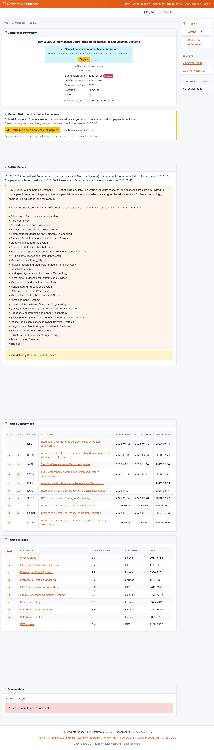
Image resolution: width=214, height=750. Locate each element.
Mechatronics (28, 557)
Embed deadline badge (91, 66)
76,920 (110, 731)
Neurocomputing (30, 602)
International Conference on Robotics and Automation (72, 483)
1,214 (90, 731)
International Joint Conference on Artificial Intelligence (73, 490)
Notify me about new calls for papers (34, 130)
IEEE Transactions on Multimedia (39, 565)
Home (126, 3)
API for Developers (78, 737)
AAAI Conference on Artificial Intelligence (65, 464)
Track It (194, 23)
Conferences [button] (140, 3)
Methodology (58, 737)
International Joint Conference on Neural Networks (71, 513)
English (150, 12)
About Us (43, 737)
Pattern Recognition (32, 617)
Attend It (195, 31)
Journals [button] (157, 3)
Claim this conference (194, 42)
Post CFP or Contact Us (150, 737)
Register (84, 59)
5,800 (65, 731)
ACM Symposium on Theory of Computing (65, 498)
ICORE (19, 434)
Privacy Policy (110, 737)
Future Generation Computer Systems (42, 594)
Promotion (170, 737)
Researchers (174, 3)
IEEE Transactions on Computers (39, 587)
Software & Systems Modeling (38, 579)
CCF (9, 434)
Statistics (95, 737)
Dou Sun (32, 355)
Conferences (18, 22)
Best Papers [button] (192, 3)
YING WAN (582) (192, 63)
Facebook (125, 737)
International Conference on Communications (67, 505)
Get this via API (91, 70)
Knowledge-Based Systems (36, 572)
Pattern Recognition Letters (36, 609)
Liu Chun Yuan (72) (194, 70)
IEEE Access (27, 624)
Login (207, 3)
